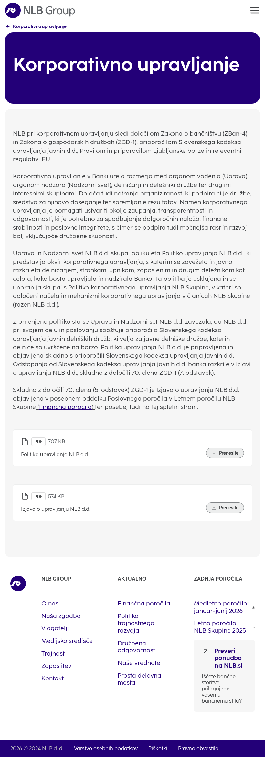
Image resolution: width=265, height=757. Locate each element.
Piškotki (157, 748)
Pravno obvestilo (198, 748)
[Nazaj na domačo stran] (40, 10)
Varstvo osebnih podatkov (106, 748)
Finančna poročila (65, 407)
